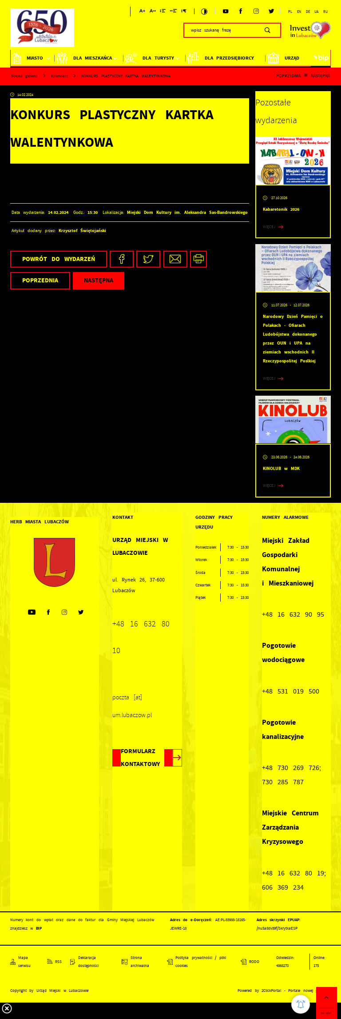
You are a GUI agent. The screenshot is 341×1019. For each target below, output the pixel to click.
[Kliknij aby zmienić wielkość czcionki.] (142, 12)
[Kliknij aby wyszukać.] (267, 30)
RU (325, 11)
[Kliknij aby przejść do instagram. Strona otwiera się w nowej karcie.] (256, 11)
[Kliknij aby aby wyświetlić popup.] (300, 1004)
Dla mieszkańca (92, 58)
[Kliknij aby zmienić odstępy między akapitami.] (184, 12)
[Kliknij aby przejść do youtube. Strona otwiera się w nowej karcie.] (225, 11)
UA (316, 11)
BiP (321, 58)
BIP (39, 928)
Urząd (292, 58)
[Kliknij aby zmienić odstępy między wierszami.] (163, 12)
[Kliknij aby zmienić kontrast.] (204, 11)
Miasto (35, 58)
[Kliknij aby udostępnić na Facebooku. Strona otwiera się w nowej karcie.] (122, 259)
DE (308, 11)
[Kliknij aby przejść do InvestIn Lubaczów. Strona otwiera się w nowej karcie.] (310, 30)
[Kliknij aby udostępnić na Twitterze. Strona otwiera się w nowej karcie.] (148, 259)
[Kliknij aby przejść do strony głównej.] (42, 29)
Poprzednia (288, 76)
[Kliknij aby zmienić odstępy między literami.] (152, 12)
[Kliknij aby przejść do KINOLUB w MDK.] (293, 420)
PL (290, 11)
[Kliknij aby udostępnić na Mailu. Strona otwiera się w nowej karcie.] (175, 259)
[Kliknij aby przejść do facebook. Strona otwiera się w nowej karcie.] (240, 11)
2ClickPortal (271, 990)
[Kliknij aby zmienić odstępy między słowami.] (173, 12)
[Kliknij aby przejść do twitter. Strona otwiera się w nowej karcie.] (271, 11)
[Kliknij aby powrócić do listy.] (306, 76)
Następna (320, 76)
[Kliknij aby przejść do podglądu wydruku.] (198, 259)
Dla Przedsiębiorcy (229, 58)
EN (299, 11)
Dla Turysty (158, 58)
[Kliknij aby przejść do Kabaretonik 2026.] (293, 161)
